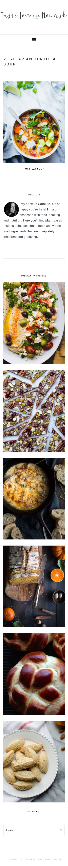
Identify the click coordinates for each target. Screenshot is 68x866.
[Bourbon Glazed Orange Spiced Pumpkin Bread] (34, 586)
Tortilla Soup (34, 168)
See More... (34, 811)
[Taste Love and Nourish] (34, 21)
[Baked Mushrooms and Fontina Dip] (34, 498)
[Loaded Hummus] (34, 323)
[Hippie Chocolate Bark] (34, 411)
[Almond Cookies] (34, 761)
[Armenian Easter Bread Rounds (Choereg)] (34, 674)
